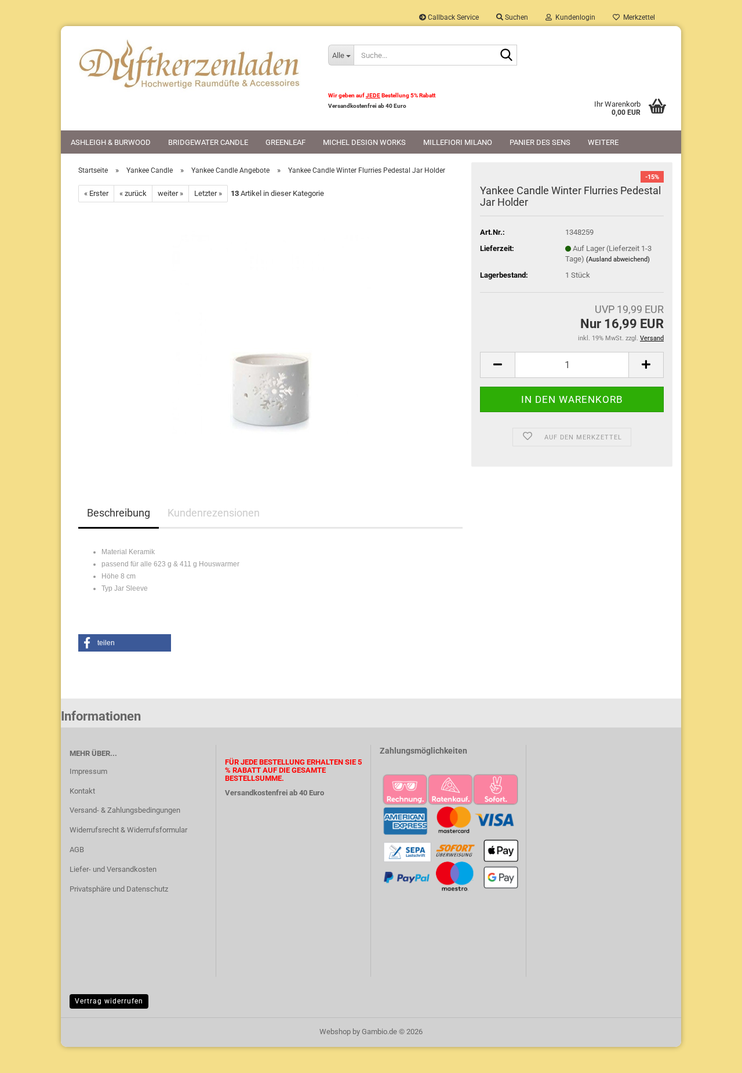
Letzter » (208, 193)
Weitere (603, 142)
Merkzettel (637, 17)
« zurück (133, 193)
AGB (77, 849)
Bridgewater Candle (208, 142)
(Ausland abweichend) (618, 259)
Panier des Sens (540, 142)
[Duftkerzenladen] (190, 63)
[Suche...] (506, 55)
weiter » (170, 193)
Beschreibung (118, 513)
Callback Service (452, 17)
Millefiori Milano (457, 142)
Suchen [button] (515, 17)
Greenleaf (285, 142)
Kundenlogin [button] (573, 17)
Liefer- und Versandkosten (113, 869)
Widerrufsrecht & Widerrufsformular (128, 829)
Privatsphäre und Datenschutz (119, 889)
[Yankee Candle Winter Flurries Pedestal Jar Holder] (270, 332)
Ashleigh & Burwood (111, 142)
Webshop (335, 1031)
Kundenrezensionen (214, 513)
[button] (497, 365)
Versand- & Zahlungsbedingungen (125, 810)
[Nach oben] (710, 1056)
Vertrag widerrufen (109, 1001)
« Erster (96, 193)
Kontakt (82, 791)
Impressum (88, 771)
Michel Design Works (364, 142)
